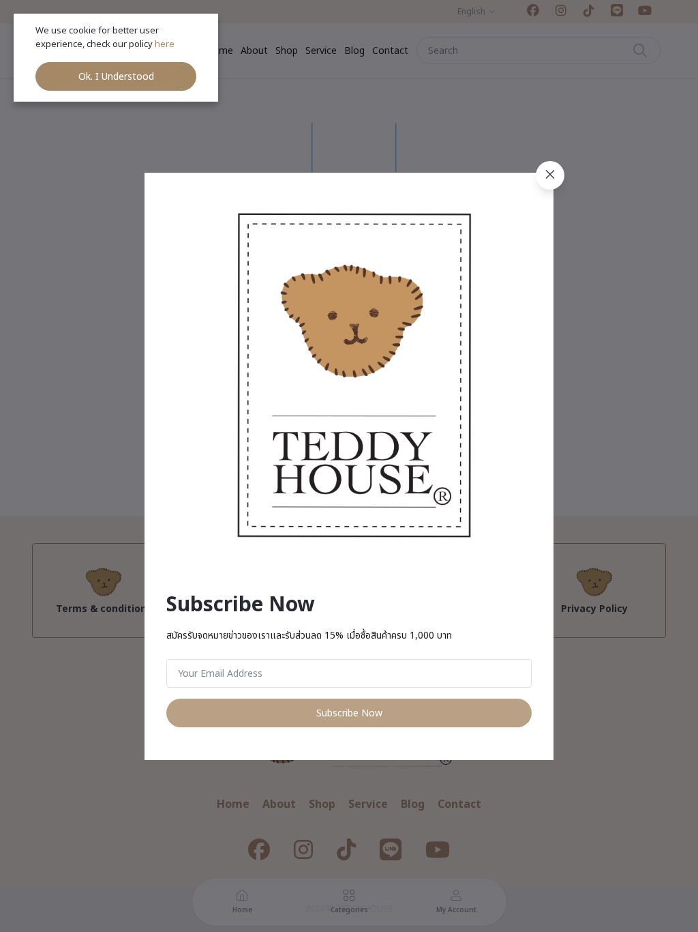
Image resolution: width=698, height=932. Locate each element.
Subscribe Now (349, 713)
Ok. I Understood (116, 77)
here (166, 44)
